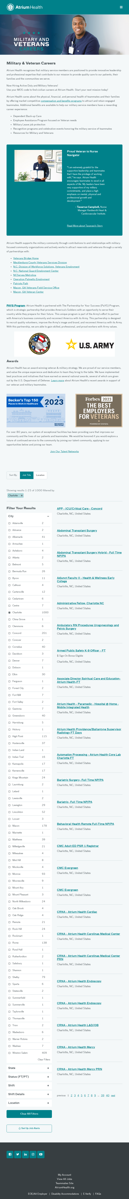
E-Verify (87, 1194)
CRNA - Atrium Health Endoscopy (79, 981)
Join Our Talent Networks (64, 451)
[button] (10, 1154)
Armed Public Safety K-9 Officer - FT (81, 651)
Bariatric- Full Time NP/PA (74, 802)
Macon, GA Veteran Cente (28, 292)
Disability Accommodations (65, 1194)
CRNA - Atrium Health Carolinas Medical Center (88, 934)
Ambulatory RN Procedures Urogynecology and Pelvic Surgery (88, 627)
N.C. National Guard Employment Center (36, 271)
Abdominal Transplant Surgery (77, 531)
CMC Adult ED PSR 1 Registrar (78, 846)
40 (107, 1095)
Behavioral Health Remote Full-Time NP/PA (85, 824)
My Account (64, 1175)
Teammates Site (64, 1183)
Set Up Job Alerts (30, 1128)
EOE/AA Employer (37, 1194)
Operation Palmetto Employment (31, 279)
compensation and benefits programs (61, 101)
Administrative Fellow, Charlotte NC (80, 603)
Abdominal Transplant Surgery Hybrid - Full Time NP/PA (89, 554)
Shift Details (16, 1094)
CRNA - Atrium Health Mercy (76, 1047)
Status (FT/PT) (18, 1077)
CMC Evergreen (67, 868)
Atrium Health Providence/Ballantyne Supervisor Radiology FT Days (89, 731)
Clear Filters (44, 1060)
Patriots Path (20, 283)
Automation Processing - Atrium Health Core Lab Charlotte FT (89, 757)
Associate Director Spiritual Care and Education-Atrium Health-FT (89, 681)
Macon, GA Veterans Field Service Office (36, 287)
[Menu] (121, 7)
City (11, 516)
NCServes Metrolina (24, 275)
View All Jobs (64, 1179)
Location (40, 475)
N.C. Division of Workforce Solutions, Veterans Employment (46, 267)
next (113, 1095)
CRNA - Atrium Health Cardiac (77, 912)
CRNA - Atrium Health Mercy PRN (79, 1069)
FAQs (98, 1194)
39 (102, 1095)
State (11, 1068)
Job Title (27, 475)
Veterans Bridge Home (26, 258)
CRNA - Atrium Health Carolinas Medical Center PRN (88, 958)
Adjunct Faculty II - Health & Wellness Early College (86, 580)
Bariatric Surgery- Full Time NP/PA (80, 780)
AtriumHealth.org (64, 1187)
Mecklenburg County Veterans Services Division (40, 262)
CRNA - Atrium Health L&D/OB (78, 1025)
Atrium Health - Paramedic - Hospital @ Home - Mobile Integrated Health (88, 706)
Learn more (57, 380)
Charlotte (13, 495)
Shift (11, 1085)
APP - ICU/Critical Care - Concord (79, 509)
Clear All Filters (29, 1114)
